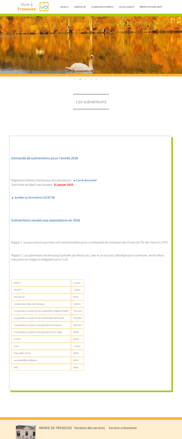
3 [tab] (91, 79)
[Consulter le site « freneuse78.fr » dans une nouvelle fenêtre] (44, 7)
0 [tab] (75, 79)
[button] (64, 7)
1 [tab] (80, 79)
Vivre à (26, 6)
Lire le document (86, 180)
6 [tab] (107, 79)
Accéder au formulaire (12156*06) (35, 197)
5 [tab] (102, 79)
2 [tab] (85, 79)
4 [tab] (96, 79)
